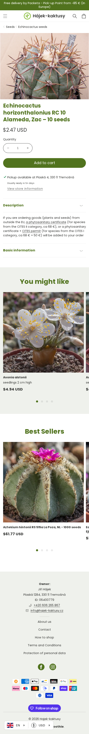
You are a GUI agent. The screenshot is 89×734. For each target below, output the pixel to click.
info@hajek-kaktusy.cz (47, 611)
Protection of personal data (45, 653)
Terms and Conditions (44, 645)
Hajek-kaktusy (50, 719)
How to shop (44, 637)
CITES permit (31, 231)
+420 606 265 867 (47, 605)
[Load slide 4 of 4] (51, 401)
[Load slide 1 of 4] (37, 401)
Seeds (10, 27)
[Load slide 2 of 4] (42, 401)
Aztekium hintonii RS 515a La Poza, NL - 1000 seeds (42, 527)
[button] (74, 16)
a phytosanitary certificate (46, 222)
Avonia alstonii (14, 377)
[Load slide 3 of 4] (46, 401)
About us (44, 622)
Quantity (9, 139)
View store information (25, 189)
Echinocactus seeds (32, 27)
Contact (44, 629)
